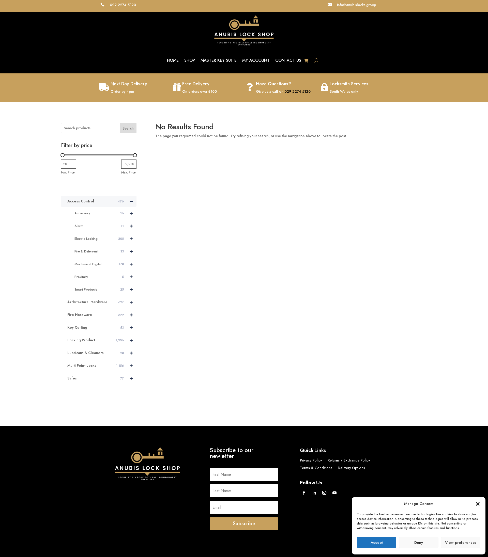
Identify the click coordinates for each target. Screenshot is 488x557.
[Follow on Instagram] (324, 493)
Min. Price (68, 172)
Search (128, 128)
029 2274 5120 (297, 91)
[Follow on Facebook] (304, 493)
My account (256, 60)
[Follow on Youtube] (334, 493)
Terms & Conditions (316, 468)
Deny (418, 542)
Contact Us (288, 60)
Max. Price (128, 172)
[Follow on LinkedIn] (314, 493)
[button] (477, 503)
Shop (189, 60)
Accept (377, 542)
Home (173, 60)
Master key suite (219, 60)
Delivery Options (351, 468)
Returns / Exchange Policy (349, 460)
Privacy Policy (311, 460)
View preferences (460, 542)
